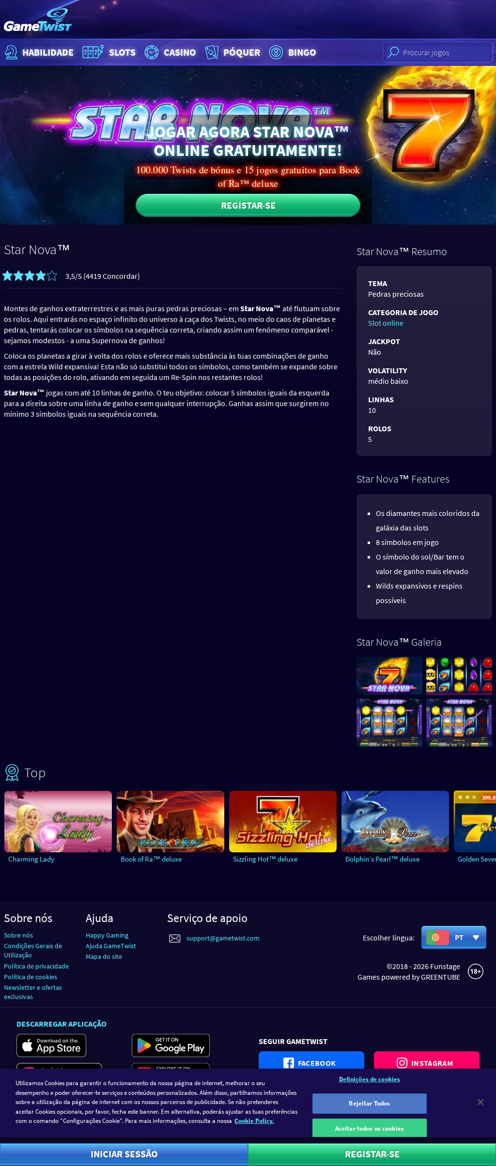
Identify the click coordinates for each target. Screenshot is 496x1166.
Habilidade (48, 52)
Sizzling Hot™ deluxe (265, 858)
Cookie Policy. (254, 1121)
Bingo (302, 52)
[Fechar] (480, 1102)
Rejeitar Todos (369, 1103)
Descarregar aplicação (61, 1024)
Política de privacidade (36, 966)
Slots (122, 52)
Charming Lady (31, 858)
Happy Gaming (107, 935)
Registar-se (248, 205)
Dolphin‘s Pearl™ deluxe (382, 858)
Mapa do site (104, 956)
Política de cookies (30, 976)
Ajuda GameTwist (111, 945)
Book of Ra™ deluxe (151, 858)
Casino (180, 52)
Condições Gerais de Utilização (33, 950)
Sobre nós (18, 935)
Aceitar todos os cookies (369, 1128)
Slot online (385, 323)
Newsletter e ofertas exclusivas (33, 992)
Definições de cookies (370, 1079)
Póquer (241, 52)
